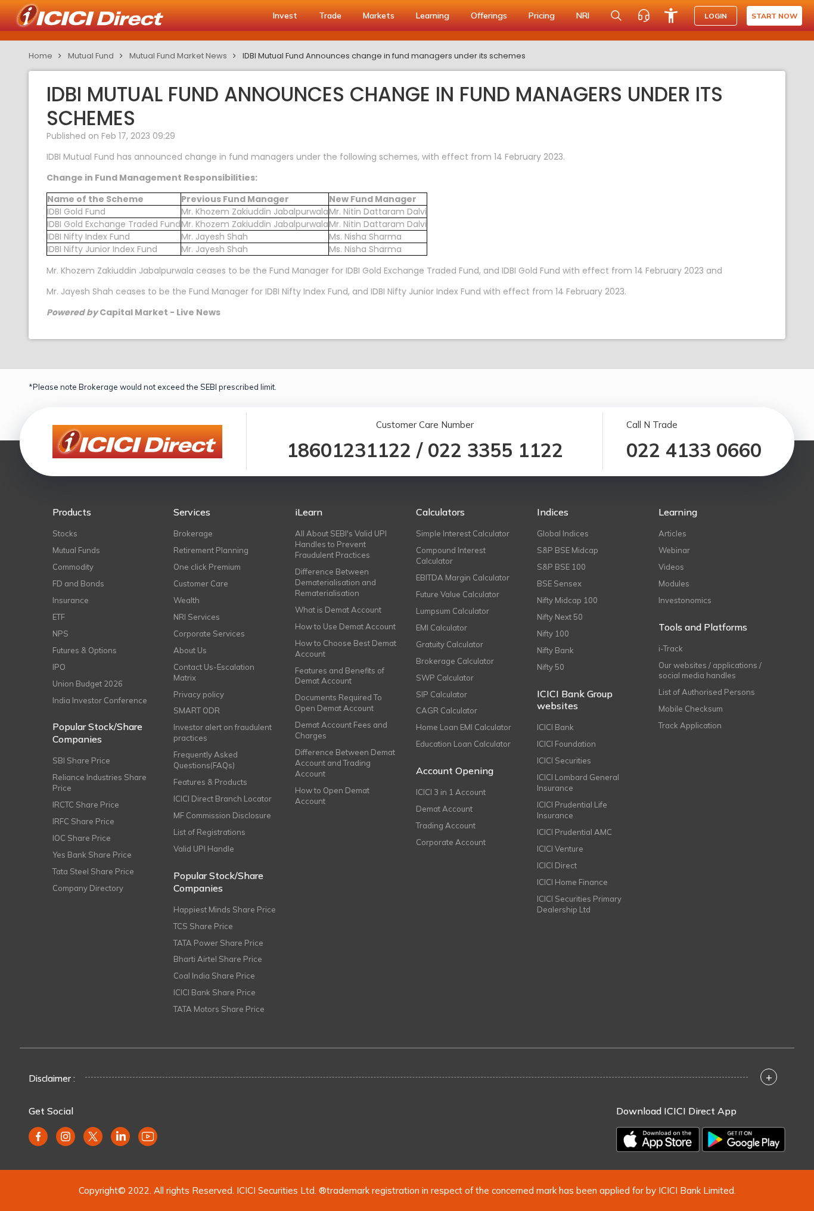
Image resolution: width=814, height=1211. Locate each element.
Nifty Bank (555, 650)
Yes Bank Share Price (92, 854)
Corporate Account (451, 842)
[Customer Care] (644, 15)
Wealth (186, 600)
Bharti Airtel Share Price (217, 959)
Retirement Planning (210, 550)
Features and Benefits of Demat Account (339, 676)
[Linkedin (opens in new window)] (120, 1136)
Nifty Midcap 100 (567, 600)
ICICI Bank (555, 727)
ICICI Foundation (566, 744)
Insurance (70, 600)
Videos (671, 567)
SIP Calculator (441, 694)
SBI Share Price (81, 760)
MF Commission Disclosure (222, 815)
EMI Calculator (441, 627)
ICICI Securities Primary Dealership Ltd (579, 904)
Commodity (73, 567)
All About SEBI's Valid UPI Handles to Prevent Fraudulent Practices (341, 544)
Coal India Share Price (214, 975)
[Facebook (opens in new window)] (38, 1136)
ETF (58, 617)
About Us (190, 650)
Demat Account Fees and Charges (341, 730)
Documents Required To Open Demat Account (338, 703)
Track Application (690, 725)
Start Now (774, 15)
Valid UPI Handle (203, 848)
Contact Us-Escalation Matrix (213, 672)
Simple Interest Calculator (462, 533)
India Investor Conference (99, 700)
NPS (60, 633)
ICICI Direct (557, 865)
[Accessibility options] (671, 15)
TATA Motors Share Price (219, 1009)
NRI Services (196, 617)
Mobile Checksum (690, 708)
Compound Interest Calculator (451, 555)
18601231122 (349, 450)
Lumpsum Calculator (452, 611)
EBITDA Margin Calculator (462, 577)
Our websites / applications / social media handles (710, 670)
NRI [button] (582, 15)
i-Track (670, 648)
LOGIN (715, 15)
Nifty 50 (550, 667)
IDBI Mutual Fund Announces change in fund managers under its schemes (384, 56)
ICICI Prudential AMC (574, 832)
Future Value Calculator (457, 594)
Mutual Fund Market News (178, 56)
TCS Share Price (203, 926)
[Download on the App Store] (658, 1139)
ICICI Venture (560, 848)
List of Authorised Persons (706, 692)
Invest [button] (285, 15)
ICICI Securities (564, 760)
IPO (59, 667)
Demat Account (444, 808)
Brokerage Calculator (455, 661)
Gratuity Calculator (449, 644)
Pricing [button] (542, 15)
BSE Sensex (559, 583)
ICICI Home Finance (572, 882)
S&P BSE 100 (561, 567)
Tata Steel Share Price (93, 871)
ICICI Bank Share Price (214, 992)
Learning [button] (432, 15)
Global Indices (563, 533)
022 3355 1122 (495, 450)
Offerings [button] (489, 15)
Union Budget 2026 (87, 683)
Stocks (64, 533)
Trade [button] (330, 15)
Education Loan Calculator (463, 744)
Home (40, 56)
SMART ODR (196, 710)
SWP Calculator (445, 677)
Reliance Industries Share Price (99, 782)
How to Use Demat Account (345, 626)
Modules (673, 583)
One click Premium (207, 567)
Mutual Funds (76, 550)
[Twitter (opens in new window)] (92, 1136)
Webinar (674, 550)
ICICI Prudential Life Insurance (572, 810)
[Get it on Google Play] (743, 1139)
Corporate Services (209, 633)
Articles (672, 533)
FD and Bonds (78, 583)
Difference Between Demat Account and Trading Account (345, 762)
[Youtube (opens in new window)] (147, 1136)
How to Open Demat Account (332, 795)
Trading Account (446, 825)
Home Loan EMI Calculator (463, 727)
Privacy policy (198, 694)
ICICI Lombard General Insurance (578, 782)
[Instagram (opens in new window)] (65, 1136)
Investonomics (685, 600)
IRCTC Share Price (85, 804)
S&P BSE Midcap (567, 550)
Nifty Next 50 (560, 617)
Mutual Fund (91, 56)
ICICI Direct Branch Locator (222, 798)
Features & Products (210, 782)
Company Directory (87, 888)
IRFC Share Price (83, 821)
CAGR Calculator (446, 710)
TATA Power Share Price (218, 943)
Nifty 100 (553, 633)
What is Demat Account (338, 609)
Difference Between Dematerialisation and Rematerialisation (335, 582)
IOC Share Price (81, 838)
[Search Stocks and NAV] (616, 15)
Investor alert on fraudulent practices (222, 732)
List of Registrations (209, 832)
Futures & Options (84, 650)
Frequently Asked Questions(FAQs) (205, 760)
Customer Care (200, 583)
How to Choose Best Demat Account (345, 648)
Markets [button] (378, 15)
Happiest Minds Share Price (224, 909)
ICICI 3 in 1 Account (451, 792)
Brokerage (193, 533)
